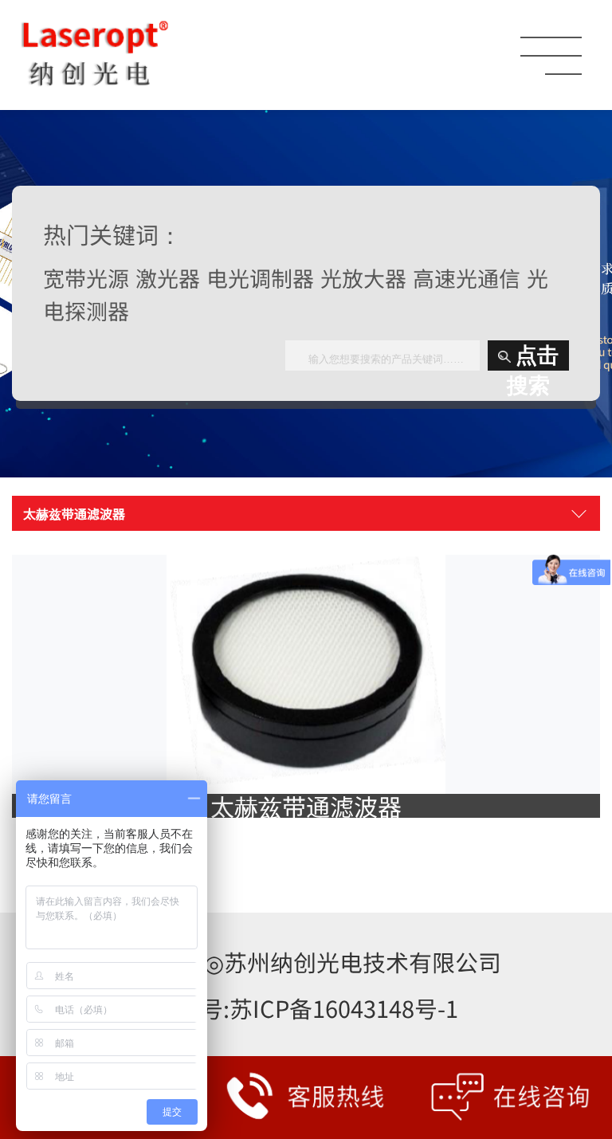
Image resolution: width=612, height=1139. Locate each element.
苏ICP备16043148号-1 (344, 1008)
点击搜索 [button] (533, 357)
